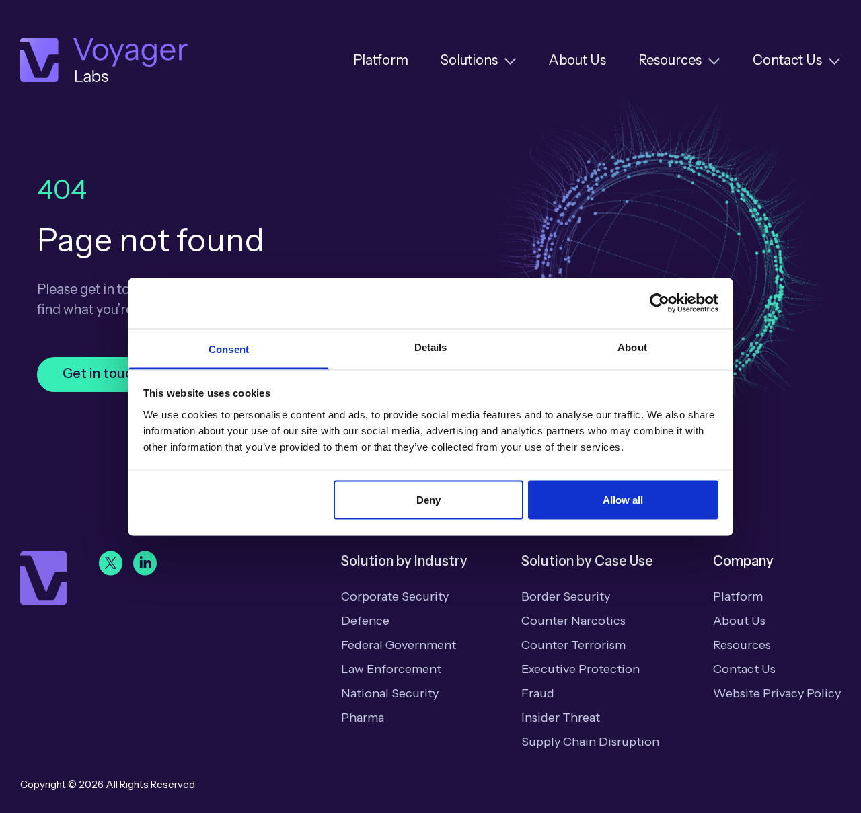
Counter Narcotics (573, 620)
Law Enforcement (391, 669)
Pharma (362, 717)
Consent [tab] (229, 348)
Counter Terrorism (573, 644)
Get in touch (101, 373)
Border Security (565, 596)
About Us (577, 60)
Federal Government (398, 644)
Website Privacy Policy (777, 693)
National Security (390, 693)
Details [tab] (430, 346)
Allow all (623, 500)
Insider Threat (560, 717)
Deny (428, 500)
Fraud (537, 693)
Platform (380, 60)
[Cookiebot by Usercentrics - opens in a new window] (659, 303)
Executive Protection (580, 669)
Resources (670, 60)
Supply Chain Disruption (590, 741)
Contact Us (787, 60)
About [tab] (632, 346)
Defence (365, 620)
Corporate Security (395, 596)
